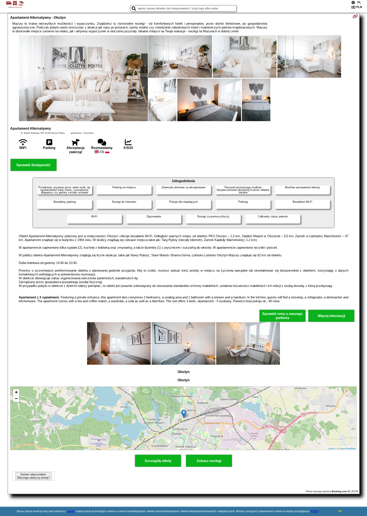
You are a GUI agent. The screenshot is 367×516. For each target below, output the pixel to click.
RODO (314, 511)
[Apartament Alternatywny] (83, 78)
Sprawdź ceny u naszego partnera (282, 316)
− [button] (16, 398)
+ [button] (16, 392)
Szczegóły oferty (158, 461)
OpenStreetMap (347, 448)
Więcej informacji (331, 316)
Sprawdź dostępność (33, 165)
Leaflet (331, 448)
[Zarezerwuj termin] (355, 16)
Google (70, 511)
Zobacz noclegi (209, 461)
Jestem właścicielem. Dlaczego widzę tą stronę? (33, 476)
